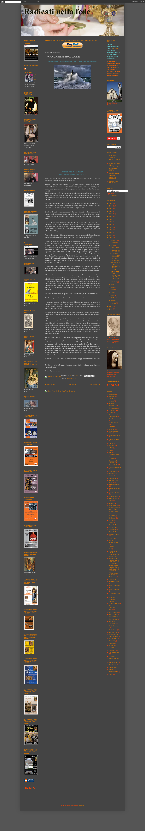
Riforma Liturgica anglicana (114, 606)
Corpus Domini (113, 423)
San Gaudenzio (113, 617)
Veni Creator (112, 665)
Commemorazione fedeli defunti (114, 415)
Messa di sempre (114, 492)
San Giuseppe (113, 619)
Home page (72, 384)
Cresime (111, 427)
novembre (114, 243)
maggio (113, 292)
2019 (111, 222)
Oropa (111, 522)
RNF (74, 378)
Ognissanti (112, 518)
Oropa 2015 (112, 525)
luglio (112, 287)
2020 (111, 219)
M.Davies (112, 473)
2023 (111, 211)
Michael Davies (113, 496)
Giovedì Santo (113, 465)
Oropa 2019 (112, 532)
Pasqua (111, 540)
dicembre (114, 240)
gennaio (113, 303)
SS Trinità (112, 641)
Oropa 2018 (112, 529)
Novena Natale (113, 512)
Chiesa (111, 412)
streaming (112, 643)
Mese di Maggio (114, 484)
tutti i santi (112, 656)
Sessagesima (113, 632)
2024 (111, 208)
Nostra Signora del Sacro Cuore (114, 508)
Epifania (111, 445)
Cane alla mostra (35, 78)
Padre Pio (112, 538)
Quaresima (112, 597)
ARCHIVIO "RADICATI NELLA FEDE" (114, 159)
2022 (111, 214)
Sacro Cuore (113, 614)
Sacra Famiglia (113, 612)
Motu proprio (113, 498)
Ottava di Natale (114, 534)
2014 (111, 235)
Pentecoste (112, 577)
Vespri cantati (113, 672)
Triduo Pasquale (114, 652)
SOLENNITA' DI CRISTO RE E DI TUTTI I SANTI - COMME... (115, 266)
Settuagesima (113, 638)
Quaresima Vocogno (112, 600)
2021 (111, 216)
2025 (111, 206)
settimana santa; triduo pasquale (114, 635)
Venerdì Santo (113, 662)
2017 (111, 227)
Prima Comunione (114, 585)
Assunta (111, 396)
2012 (111, 306)
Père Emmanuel (114, 581)
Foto (110, 452)
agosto (113, 284)
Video (110, 674)
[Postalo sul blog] (87, 376)
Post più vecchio (95, 384)
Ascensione (112, 394)
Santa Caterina (113, 626)
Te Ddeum (112, 645)
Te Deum (111, 648)
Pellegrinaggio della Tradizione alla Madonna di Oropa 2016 (114, 561)
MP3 (110, 501)
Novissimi (112, 516)
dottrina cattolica (114, 439)
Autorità (111, 399)
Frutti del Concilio (114, 455)
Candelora (112, 410)
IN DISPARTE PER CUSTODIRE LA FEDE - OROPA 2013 (115, 275)
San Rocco (112, 624)
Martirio (111, 476)
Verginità (111, 669)
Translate (114, 195)
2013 (111, 238)
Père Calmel (112, 579)
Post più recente (50, 384)
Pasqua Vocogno (114, 543)
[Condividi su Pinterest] (93, 376)
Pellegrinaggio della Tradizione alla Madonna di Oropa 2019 (114, 568)
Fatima (111, 448)
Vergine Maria (113, 667)
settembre (114, 282)
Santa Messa (113, 630)
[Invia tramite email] (85, 376)
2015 (111, 232)
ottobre (113, 245)
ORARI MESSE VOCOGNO (113, 182)
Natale (111, 503)
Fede (110, 450)
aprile (113, 295)
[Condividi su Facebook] (91, 376)
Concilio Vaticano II (115, 419)
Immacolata (112, 471)
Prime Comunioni (114, 589)
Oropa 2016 (112, 527)
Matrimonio (112, 478)
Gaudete (111, 459)
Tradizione (112, 650)
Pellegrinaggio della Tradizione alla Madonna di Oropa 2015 (114, 554)
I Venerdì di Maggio (115, 467)
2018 (111, 224)
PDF (110, 549)
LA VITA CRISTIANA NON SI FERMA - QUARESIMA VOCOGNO (114, 176)
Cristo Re (112, 429)
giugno (113, 290)
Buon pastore (113, 408)
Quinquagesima (114, 603)
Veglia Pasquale (114, 658)
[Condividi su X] (89, 376)
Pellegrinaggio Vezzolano (113, 573)
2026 (111, 203)
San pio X (112, 621)
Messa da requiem (114, 488)
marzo (113, 298)
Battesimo (112, 403)
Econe (111, 443)
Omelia (111, 520)
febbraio (113, 300)
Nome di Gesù (113, 505)
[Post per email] (80, 375)
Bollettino (69, 378)
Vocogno (116, 48)
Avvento (111, 401)
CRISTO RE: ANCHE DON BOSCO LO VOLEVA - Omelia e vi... (115, 257)
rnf (70, 375)
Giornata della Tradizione (113, 461)
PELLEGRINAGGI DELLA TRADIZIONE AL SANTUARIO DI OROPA (114, 167)
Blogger (81, 805)
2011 (111, 309)
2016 (111, 230)
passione (111, 547)
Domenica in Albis (114, 435)
